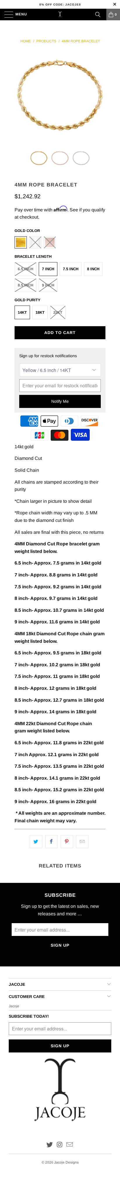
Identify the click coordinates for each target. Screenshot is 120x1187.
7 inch (48, 269)
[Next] (101, 95)
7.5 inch (70, 269)
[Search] (97, 14)
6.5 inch (25, 269)
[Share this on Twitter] (36, 841)
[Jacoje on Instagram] (59, 1145)
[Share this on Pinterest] (67, 841)
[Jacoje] (60, 14)
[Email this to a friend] (82, 841)
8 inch (93, 269)
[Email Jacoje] (70, 1145)
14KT (22, 312)
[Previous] (19, 95)
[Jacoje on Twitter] (49, 1145)
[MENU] (6, 14)
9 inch (48, 285)
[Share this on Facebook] (51, 841)
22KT (57, 312)
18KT (40, 312)
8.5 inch (25, 285)
